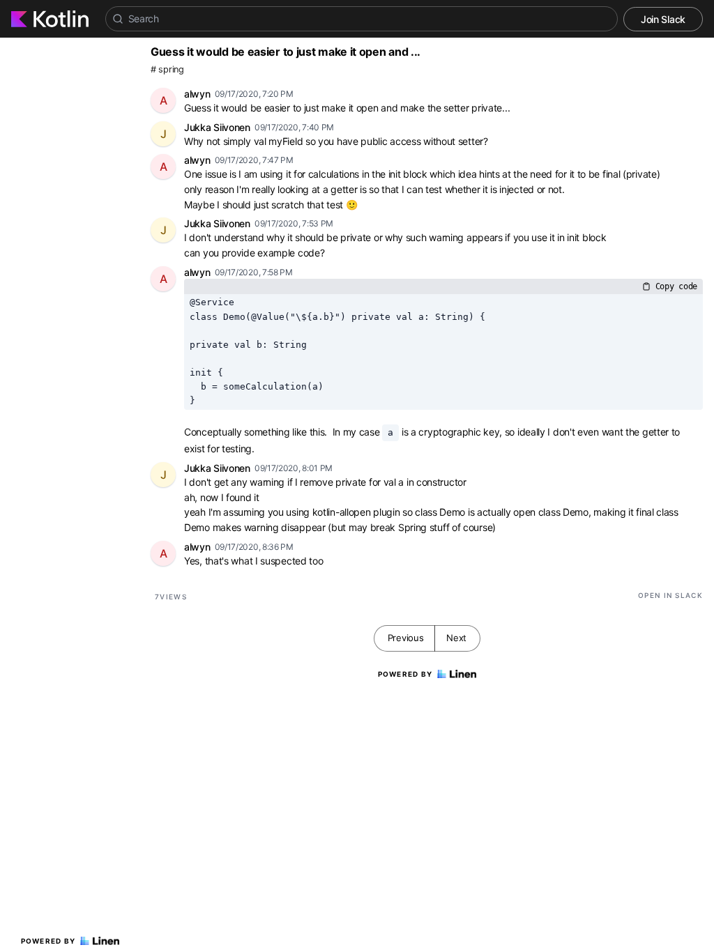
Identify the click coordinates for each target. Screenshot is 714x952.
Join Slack (663, 19)
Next (456, 637)
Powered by (48, 941)
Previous (406, 637)
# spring (167, 69)
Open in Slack (670, 595)
